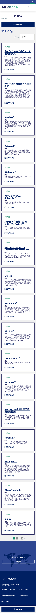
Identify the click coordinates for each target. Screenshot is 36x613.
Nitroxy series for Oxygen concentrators (17, 248)
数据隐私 (12, 589)
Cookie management (8, 595)
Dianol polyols (13, 490)
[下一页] (25, 538)
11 (22, 538)
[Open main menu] (33, 7)
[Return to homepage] (9, 7)
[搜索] (28, 7)
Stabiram (10, 172)
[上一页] (11, 538)
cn (32, 2)
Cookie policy (23, 589)
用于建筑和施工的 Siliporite (13, 197)
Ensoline (10, 276)
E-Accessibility (23, 595)
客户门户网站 (5, 601)
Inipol (8, 519)
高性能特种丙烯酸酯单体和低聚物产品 (18, 52)
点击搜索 (18, 562)
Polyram (10, 437)
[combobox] (22, 37)
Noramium (11, 303)
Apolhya (9, 117)
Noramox (10, 382)
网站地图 (4, 589)
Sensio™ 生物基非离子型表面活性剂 (17, 410)
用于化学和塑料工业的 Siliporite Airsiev (16, 222)
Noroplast (11, 461)
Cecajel (9, 331)
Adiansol (10, 146)
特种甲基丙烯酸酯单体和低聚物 (18, 84)
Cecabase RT (12, 358)
